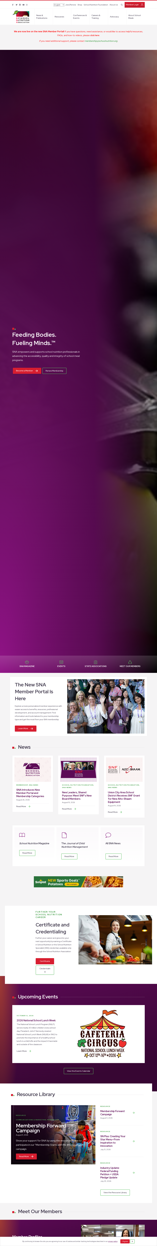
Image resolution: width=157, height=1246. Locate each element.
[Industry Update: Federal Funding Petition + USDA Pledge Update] (133, 1173)
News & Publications (41, 16)
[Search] (121, 4)
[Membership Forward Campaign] (133, 1113)
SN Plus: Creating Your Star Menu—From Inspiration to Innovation (112, 1141)
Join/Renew (70, 4)
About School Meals (134, 16)
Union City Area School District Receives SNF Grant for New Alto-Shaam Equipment (124, 797)
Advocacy (114, 16)
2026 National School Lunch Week (36, 1020)
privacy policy (113, 1241)
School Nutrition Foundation (96, 4)
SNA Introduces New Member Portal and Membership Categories (30, 793)
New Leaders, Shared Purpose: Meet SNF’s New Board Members (77, 795)
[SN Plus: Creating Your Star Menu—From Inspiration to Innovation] (133, 1141)
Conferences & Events (80, 16)
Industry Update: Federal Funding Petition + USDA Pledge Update (109, 1172)
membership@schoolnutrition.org (101, 41)
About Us (114, 4)
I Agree (125, 1241)
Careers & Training (96, 16)
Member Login (132, 4)
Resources (59, 16)
